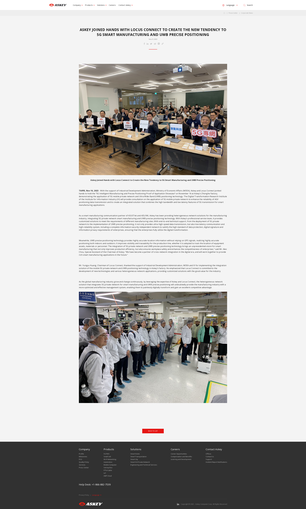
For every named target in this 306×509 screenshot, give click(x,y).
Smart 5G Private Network (140, 462)
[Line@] (159, 44)
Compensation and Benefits (181, 456)
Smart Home (135, 454)
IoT (105, 473)
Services (82, 465)
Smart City (134, 459)
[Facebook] (144, 44)
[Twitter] (151, 44)
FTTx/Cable (108, 470)
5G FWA (106, 454)
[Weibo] (155, 44)
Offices (208, 454)
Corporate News (247, 13)
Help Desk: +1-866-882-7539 (95, 484)
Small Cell (107, 456)
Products (89, 5)
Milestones (83, 456)
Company (77, 5)
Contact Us (210, 456)
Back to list (153, 431)
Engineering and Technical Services (143, 465)
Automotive (108, 462)
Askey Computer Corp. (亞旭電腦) (58, 5)
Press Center (233, 13)
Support (209, 459)
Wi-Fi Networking (110, 459)
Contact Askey (125, 5)
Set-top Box (108, 467)
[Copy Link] (162, 44)
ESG (80, 459)
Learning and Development (181, 459)
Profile (81, 454)
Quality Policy (84, 462)
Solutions (101, 5)
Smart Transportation (138, 456)
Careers (112, 5)
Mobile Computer (110, 465)
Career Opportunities (179, 454)
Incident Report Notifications (216, 462)
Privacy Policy (84, 495)
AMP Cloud (108, 476)
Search (250, 5)
